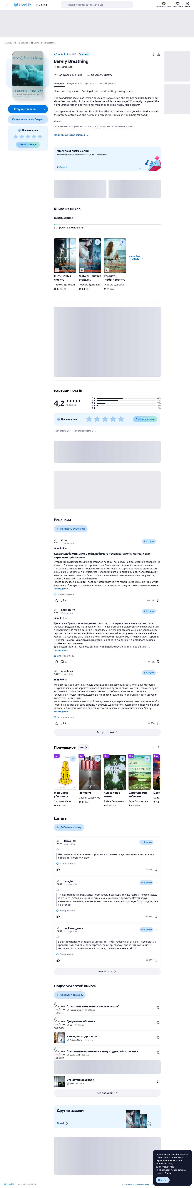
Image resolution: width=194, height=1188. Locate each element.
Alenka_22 (70, 841)
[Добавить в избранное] (152, 54)
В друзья (150, 541)
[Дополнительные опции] (44, 109)
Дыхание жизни (63, 218)
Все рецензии (105, 732)
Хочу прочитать (25, 109)
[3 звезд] (27, 136)
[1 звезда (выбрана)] (59, 54)
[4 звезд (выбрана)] (67, 54)
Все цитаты (105, 971)
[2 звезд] (21, 136)
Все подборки (105, 1093)
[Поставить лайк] (56, 600)
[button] (27, 75)
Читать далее (61, 588)
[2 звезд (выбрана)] (62, 54)
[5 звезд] (40, 136)
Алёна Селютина (114, 801)
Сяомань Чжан (63, 801)
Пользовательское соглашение (135, 1184)
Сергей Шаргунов (89, 797)
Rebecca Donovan (63, 66)
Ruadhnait (67, 671)
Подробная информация (69, 135)
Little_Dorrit (68, 610)
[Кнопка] (73, 242)
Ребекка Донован (64, 284)
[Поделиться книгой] (158, 54)
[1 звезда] (15, 136)
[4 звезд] (34, 136)
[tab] (59, 84)
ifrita (64, 540)
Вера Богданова (138, 801)
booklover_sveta (73, 928)
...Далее (168, 1173)
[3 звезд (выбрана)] (64, 54)
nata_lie (68, 881)
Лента (43, 4)
